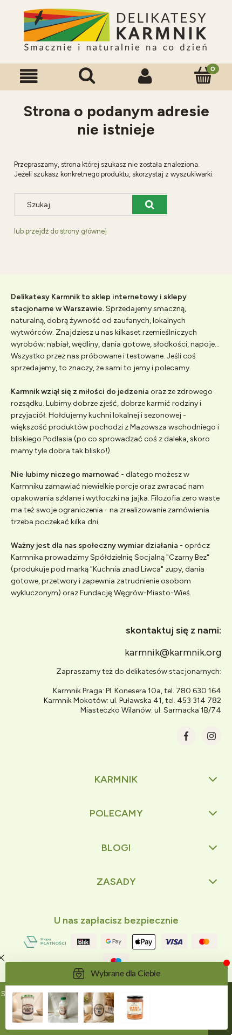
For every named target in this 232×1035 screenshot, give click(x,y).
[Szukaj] (149, 204)
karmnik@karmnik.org (173, 652)
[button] (29, 76)
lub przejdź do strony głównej (60, 231)
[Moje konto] (145, 76)
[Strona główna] (116, 30)
